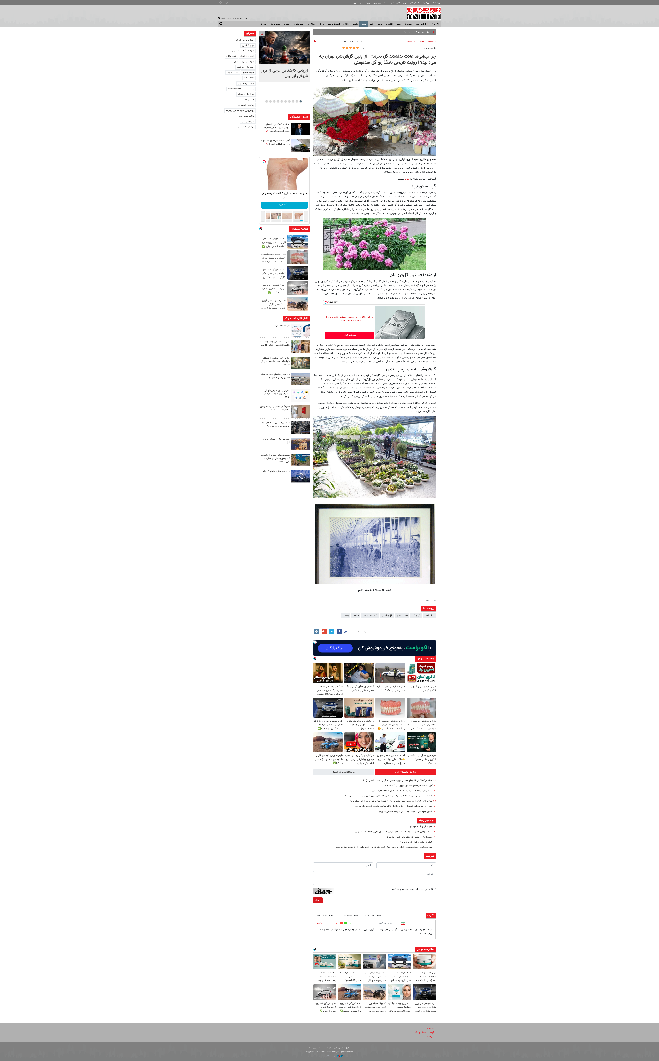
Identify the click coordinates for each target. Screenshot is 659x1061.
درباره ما (430, 1028)
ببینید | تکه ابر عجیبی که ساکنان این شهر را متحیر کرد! (408, 837)
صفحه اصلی (431, 41)
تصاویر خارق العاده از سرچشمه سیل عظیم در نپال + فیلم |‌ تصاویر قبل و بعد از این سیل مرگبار (391, 801)
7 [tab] (278, 101)
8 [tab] (274, 101)
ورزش (321, 24)
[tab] (405, 772)
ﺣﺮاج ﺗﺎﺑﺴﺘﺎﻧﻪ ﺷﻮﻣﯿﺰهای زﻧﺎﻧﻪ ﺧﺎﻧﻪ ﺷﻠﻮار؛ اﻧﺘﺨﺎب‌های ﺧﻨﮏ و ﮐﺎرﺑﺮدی (275, 343)
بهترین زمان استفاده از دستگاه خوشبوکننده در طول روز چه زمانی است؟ (275, 361)
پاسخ (319, 923)
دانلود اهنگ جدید (246, 116)
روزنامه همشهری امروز (431, 2)
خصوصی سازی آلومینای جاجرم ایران (276, 440)
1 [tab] (300, 101)
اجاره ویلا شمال (247, 56)
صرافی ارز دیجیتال (246, 94)
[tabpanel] (284, 56)
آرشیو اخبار (421, 24)
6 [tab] (281, 101)
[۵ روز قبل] (300, 427)
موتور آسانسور (248, 45)
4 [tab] (289, 101)
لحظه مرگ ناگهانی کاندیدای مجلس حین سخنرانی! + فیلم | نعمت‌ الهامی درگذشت (396, 780)
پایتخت (346, 615)
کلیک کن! (284, 205)
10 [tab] (267, 101)
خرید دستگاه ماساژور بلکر (243, 51)
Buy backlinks (234, 89)
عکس (287, 24)
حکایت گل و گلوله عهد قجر (420, 826)
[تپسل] (326, 302)
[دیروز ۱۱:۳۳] (300, 129)
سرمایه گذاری (349, 335)
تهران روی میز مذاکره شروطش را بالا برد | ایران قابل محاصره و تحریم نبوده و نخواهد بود (393, 806)
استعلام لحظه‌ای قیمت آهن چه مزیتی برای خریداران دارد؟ (276, 424)
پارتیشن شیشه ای (246, 105)
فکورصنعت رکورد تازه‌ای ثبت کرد (276, 471)
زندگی (355, 24)
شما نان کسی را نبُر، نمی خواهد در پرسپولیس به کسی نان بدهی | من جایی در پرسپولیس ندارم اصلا (388, 796)
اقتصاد (389, 24)
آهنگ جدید (249, 78)
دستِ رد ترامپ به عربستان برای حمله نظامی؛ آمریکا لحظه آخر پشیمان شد (400, 791)
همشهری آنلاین (422, 13)
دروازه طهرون (412, 41)
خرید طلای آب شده (245, 67)
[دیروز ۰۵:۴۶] (300, 145)
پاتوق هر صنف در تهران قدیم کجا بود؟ (416, 842)
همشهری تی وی (379, 2)
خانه (434, 24)
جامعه (380, 24)
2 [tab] (296, 101)
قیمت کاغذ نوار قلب (281, 326)
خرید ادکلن (231, 56)
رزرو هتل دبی (248, 121)
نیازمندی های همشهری (411, 2)
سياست (408, 24)
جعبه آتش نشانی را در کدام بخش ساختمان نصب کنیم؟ (275, 408)
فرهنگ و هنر (334, 24)
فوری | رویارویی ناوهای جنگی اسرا (416, 32)
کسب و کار (275, 24)
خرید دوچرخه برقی (246, 83)
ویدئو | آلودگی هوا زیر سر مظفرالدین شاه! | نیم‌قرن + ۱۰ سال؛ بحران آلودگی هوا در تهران (393, 832)
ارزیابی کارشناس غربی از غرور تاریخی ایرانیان (284, 73)
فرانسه (356, 615)
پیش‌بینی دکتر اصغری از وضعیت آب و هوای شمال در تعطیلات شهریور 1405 (275, 458)
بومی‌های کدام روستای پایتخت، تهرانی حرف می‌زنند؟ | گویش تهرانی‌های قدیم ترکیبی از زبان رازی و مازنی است (384, 847)
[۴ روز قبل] (300, 395)
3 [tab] (293, 101)
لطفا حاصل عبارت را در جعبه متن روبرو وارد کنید (414, 889)
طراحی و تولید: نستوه (328, 1055)
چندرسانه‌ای (298, 24)
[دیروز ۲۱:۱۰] (284, 47)
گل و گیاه (416, 615)
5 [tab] (285, 101)
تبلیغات (430, 1037)
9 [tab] (270, 101)
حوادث (264, 24)
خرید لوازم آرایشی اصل (244, 62)
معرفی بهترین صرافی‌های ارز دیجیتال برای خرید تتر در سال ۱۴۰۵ (277, 394)
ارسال (317, 900)
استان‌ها (311, 24)
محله (363, 24)
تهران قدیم (429, 615)
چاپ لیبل (250, 89)
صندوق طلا (249, 99)
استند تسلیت (233, 72)
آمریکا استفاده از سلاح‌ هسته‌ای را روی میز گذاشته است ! (407, 785)
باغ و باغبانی (387, 615)
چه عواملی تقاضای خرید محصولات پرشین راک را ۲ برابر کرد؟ (275, 376)
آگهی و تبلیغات (394, 2)
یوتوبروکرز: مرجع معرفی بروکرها (240, 110)
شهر (371, 24)
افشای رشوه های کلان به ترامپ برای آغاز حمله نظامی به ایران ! (405, 811)
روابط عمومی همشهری (361, 2)
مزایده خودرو (248, 72)
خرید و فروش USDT (245, 40)
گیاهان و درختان (370, 615)
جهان (398, 24)
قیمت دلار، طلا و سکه (424, 1032)
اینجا (406, 179)
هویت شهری (402, 615)
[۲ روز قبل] (300, 330)
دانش (346, 24)
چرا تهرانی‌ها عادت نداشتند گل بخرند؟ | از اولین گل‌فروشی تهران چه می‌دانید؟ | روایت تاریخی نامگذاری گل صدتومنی (377, 59)
